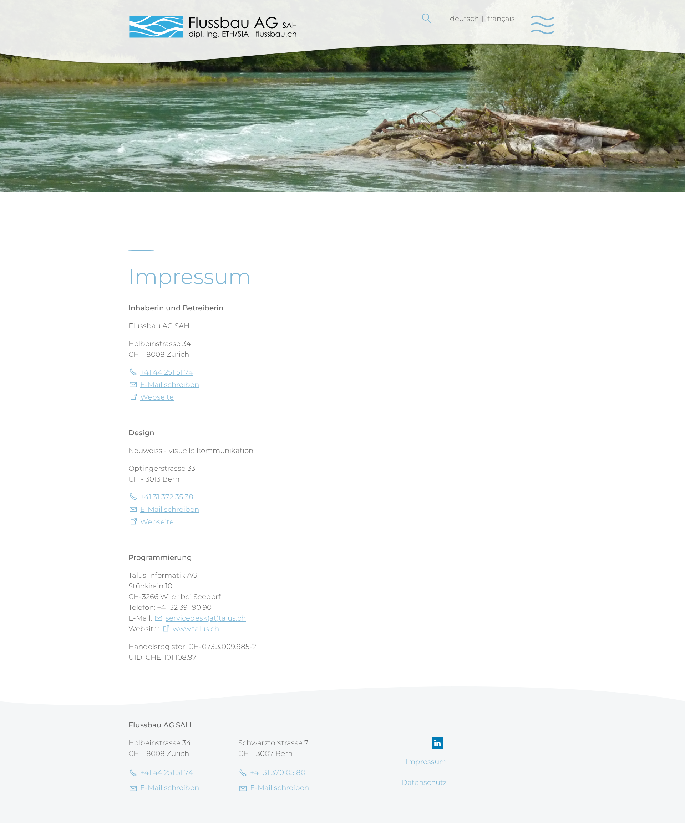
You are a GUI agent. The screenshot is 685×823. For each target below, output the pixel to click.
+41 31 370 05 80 (277, 772)
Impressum (426, 761)
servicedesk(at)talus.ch (206, 618)
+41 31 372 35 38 (166, 497)
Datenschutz (424, 782)
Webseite (157, 397)
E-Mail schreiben (169, 384)
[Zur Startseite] (212, 26)
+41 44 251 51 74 (166, 372)
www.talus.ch (196, 628)
